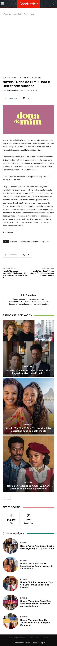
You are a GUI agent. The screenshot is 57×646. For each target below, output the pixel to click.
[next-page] (9, 498)
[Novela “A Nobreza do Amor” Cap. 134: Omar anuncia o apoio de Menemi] (28, 463)
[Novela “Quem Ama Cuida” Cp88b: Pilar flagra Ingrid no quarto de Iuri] (28, 348)
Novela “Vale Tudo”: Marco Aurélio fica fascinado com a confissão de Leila (42, 273)
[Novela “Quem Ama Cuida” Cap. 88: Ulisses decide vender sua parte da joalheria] (10, 602)
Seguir (28, 514)
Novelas (7, 78)
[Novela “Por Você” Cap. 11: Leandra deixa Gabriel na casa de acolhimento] (28, 406)
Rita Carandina (11, 90)
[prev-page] (4, 498)
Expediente (45, 638)
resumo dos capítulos (40, 241)
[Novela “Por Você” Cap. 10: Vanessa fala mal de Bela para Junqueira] (10, 621)
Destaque (13, 241)
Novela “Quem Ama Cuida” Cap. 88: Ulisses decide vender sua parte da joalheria (35, 603)
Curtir (11, 514)
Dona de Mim (29, 14)
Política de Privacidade (16, 638)
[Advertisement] (28, 45)
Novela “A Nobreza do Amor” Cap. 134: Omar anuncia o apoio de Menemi (28, 487)
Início (5, 14)
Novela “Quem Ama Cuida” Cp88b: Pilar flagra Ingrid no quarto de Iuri (28, 372)
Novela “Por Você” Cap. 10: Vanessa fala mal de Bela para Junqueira (35, 622)
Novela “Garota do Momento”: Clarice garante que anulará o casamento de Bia (15, 274)
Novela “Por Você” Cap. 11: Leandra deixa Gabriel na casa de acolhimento (28, 429)
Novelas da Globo (15, 14)
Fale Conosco (33, 638)
